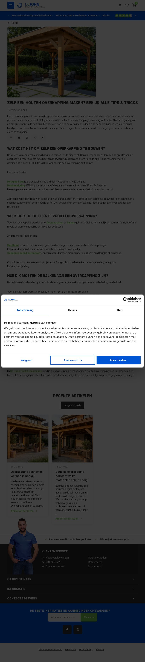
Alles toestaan (118, 360)
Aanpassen (70, 360)
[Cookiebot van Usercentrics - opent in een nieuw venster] (125, 299)
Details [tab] (72, 310)
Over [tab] (120, 310)
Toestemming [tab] (25, 310)
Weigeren (26, 360)
